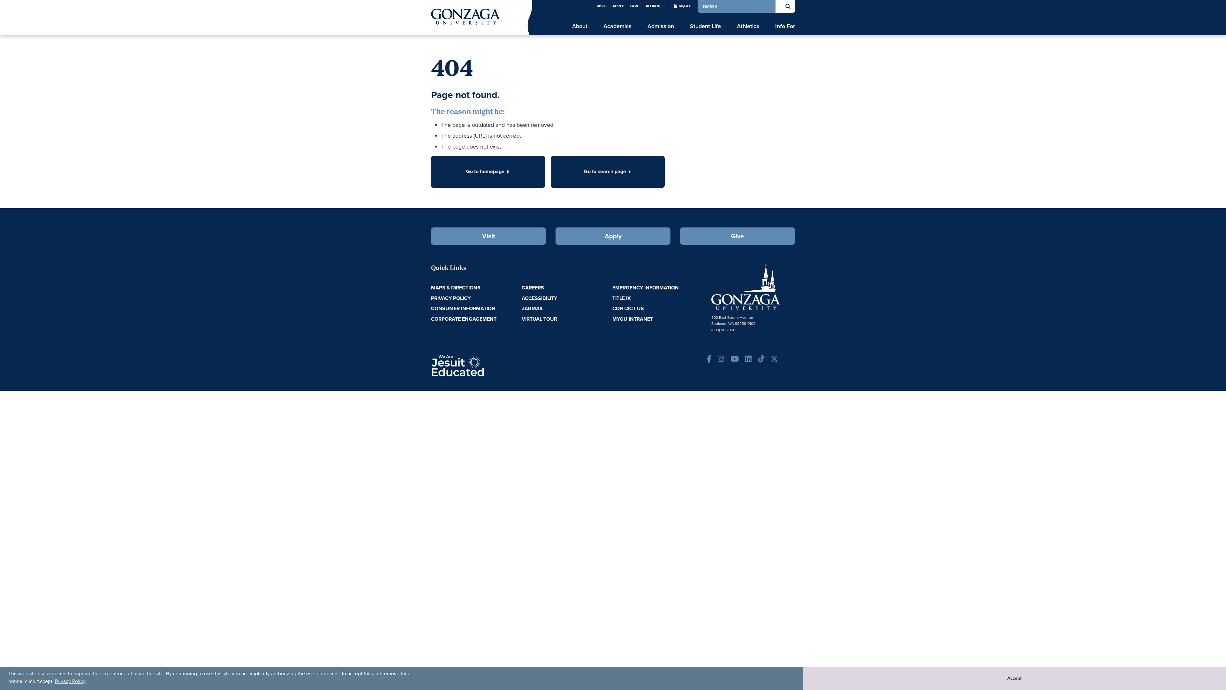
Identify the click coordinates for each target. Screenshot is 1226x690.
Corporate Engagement (463, 319)
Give (634, 6)
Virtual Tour (539, 319)
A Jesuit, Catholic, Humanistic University (485, 365)
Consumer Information (463, 308)
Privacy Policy (70, 681)
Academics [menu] (617, 26)
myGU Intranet (632, 319)
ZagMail (532, 308)
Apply (618, 6)
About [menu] (579, 26)
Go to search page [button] (605, 171)
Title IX (621, 298)
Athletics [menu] (748, 26)
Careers (533, 287)
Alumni (653, 6)
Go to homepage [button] (485, 171)
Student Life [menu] (705, 26)
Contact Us (628, 308)
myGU (684, 6)
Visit (601, 6)
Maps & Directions (456, 287)
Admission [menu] (660, 26)
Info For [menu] (785, 26)
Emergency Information (645, 287)
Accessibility (539, 298)
